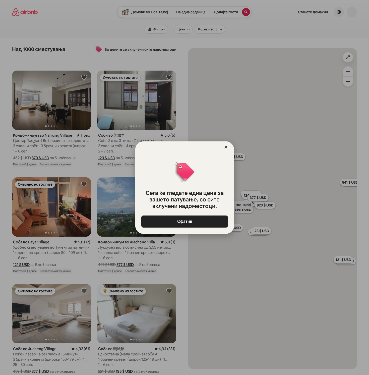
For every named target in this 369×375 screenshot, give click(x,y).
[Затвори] (226, 147)
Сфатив (184, 221)
